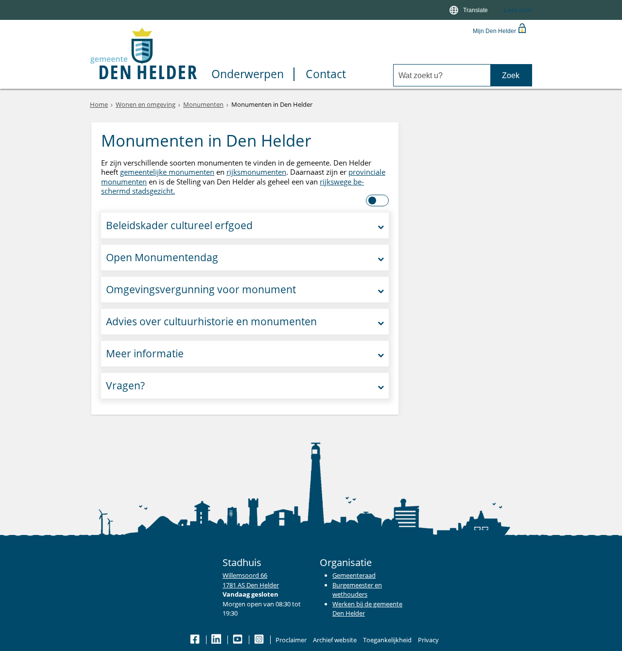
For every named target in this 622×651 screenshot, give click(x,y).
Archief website (335, 639)
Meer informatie (145, 353)
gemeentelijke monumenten (167, 172)
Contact (326, 74)
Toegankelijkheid (387, 639)
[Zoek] (511, 75)
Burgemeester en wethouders (357, 590)
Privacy (428, 639)
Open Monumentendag (162, 257)
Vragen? (125, 385)
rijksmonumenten (256, 172)
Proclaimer (291, 639)
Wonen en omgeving (145, 104)
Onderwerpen (247, 74)
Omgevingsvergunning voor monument (201, 289)
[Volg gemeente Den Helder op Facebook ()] (195, 639)
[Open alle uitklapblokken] (378, 200)
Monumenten (203, 104)
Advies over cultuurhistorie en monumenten (211, 321)
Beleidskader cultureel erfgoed (179, 225)
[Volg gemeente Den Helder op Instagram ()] (259, 639)
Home (99, 104)
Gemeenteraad (354, 575)
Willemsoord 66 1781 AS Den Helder (251, 580)
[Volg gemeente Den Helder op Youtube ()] (238, 639)
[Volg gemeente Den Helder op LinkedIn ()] (217, 639)
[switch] (469, 9)
